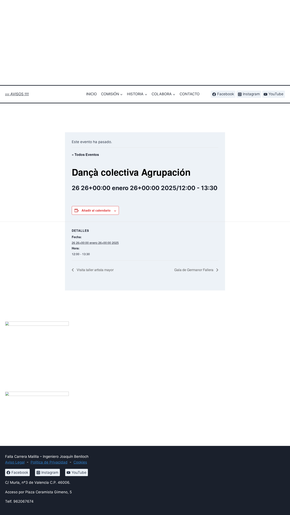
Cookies (80, 462)
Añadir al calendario (96, 210)
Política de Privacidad (49, 462)
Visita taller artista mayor (95, 269)
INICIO (91, 94)
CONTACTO (190, 94)
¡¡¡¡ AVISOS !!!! (17, 94)
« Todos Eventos (85, 154)
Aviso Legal (15, 462)
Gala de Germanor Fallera (194, 269)
